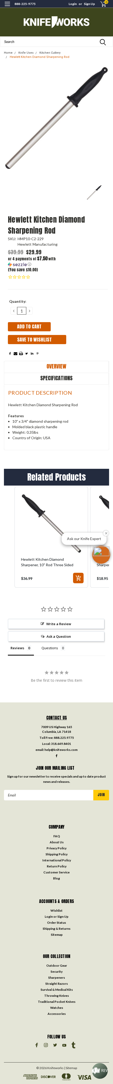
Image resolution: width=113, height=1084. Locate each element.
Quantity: (17, 301)
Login (73, 4)
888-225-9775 (24, 4)
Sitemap (57, 935)
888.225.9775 (64, 738)
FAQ (56, 836)
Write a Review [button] (58, 623)
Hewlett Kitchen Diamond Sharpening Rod (39, 57)
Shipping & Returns (56, 929)
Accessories (57, 1014)
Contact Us (56, 717)
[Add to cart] (78, 578)
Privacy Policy (56, 848)
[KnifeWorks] (56, 22)
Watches (56, 1008)
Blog (56, 878)
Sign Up (89, 4)
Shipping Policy (56, 854)
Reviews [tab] (17, 648)
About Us (57, 842)
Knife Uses (26, 52)
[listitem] (51, 537)
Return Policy (56, 866)
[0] (100, 4)
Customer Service (56, 872)
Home (8, 52)
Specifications (56, 378)
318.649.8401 (61, 744)
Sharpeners (56, 978)
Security (56, 971)
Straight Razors (56, 984)
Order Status (56, 923)
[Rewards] (100, 1071)
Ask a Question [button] (59, 636)
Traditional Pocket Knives (56, 1002)
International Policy (56, 860)
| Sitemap (70, 1068)
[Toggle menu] (7, 7)
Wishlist (56, 910)
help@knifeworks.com (61, 750)
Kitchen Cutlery (49, 52)
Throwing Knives (56, 996)
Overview (56, 366)
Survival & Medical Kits (56, 990)
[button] (33, 261)
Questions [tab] (50, 648)
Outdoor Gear (56, 965)
